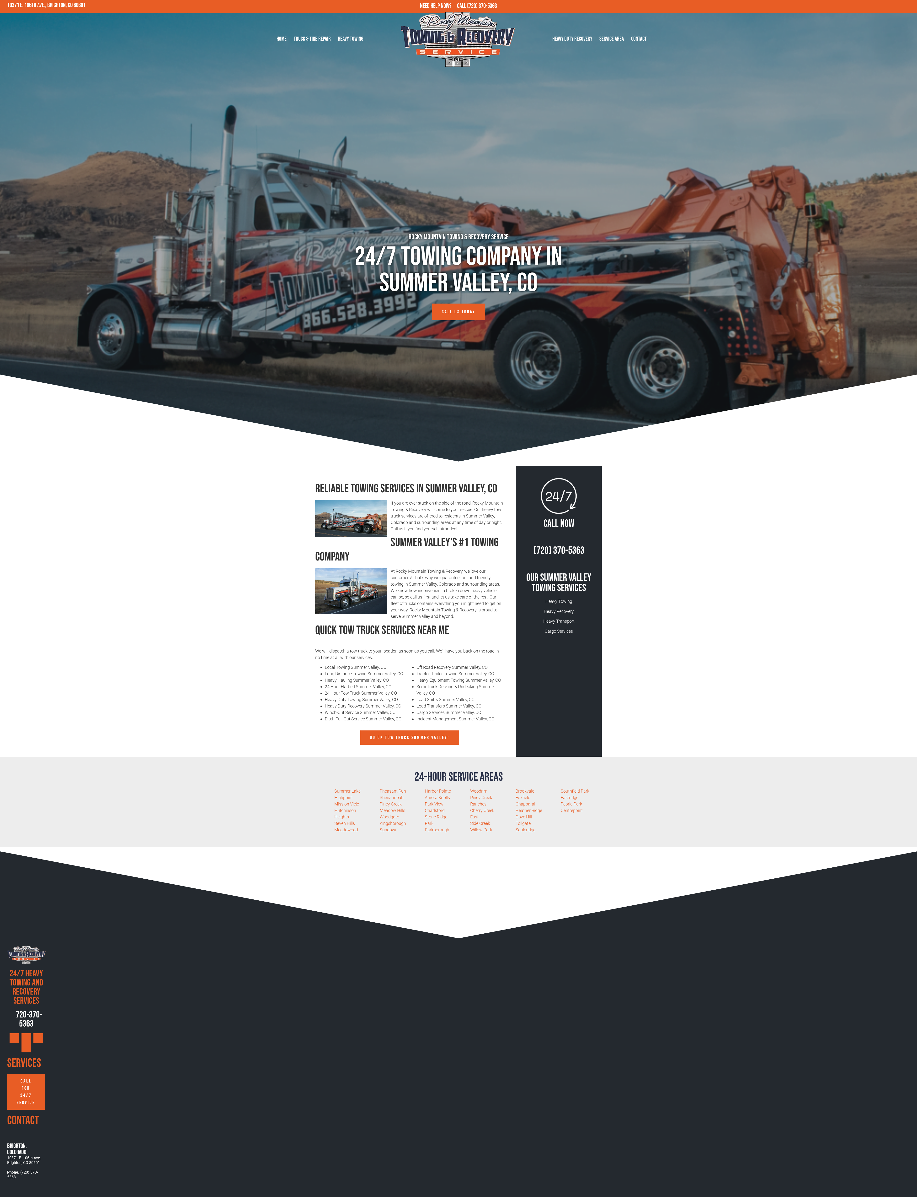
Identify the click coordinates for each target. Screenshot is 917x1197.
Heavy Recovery (559, 611)
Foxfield (523, 797)
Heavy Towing (350, 38)
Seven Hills (344, 823)
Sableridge (525, 829)
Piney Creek (391, 803)
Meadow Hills (392, 810)
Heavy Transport (559, 621)
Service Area (611, 38)
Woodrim (478, 791)
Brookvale (525, 791)
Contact (639, 38)
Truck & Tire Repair (312, 38)
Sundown (389, 829)
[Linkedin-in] (910, 6)
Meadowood (346, 829)
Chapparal (525, 803)
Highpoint (343, 797)
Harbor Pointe (438, 791)
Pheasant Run (393, 791)
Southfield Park (575, 791)
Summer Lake (347, 791)
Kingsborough (393, 823)
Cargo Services (559, 631)
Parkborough (437, 829)
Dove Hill (524, 816)
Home (282, 38)
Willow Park (481, 829)
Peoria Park (571, 803)
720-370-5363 (28, 1019)
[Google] (879, 6)
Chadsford (435, 810)
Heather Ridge (529, 810)
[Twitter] (900, 6)
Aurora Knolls (437, 797)
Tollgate (523, 823)
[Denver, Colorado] (11, 1192)
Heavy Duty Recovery (572, 38)
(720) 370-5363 (482, 6)
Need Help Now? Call (443, 6)
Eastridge (569, 797)
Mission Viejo (346, 803)
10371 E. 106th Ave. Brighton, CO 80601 (24, 1160)
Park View (434, 803)
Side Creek (480, 823)
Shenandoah (392, 797)
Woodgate (389, 816)
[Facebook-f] (890, 6)
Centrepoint (572, 810)
